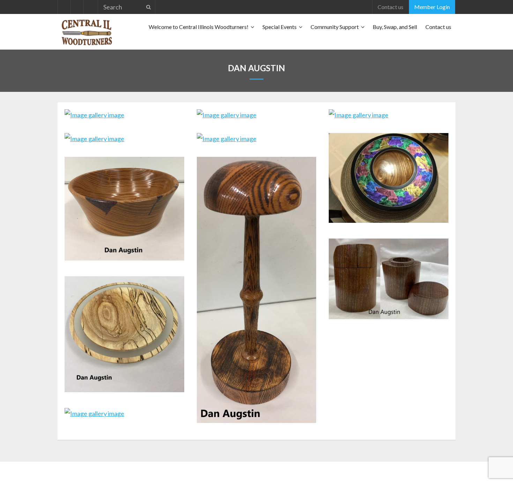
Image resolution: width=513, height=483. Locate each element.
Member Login (432, 6)
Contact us (390, 6)
